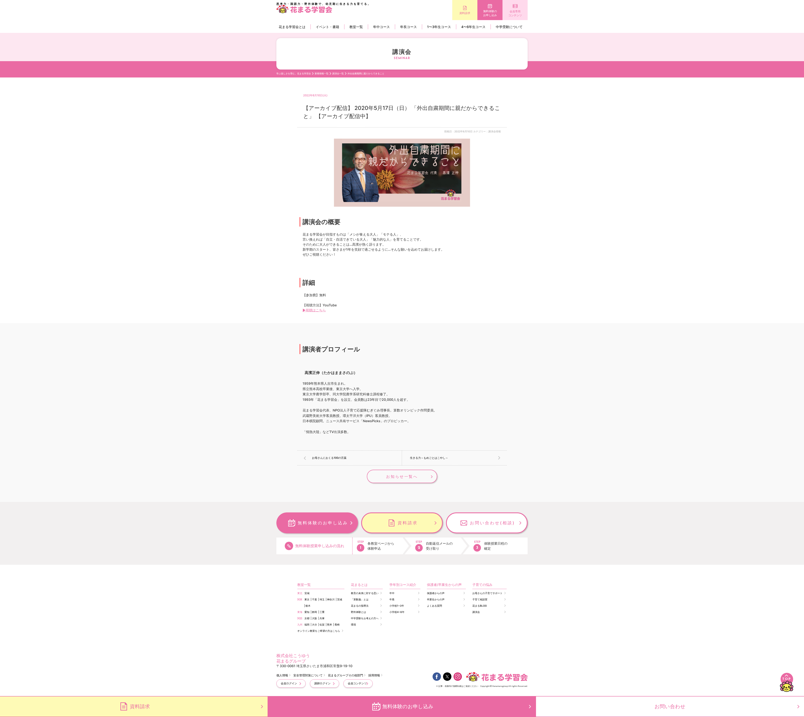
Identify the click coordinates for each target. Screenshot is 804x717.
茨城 (339, 599)
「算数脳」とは (359, 599)
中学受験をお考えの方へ (365, 618)
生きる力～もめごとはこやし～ (429, 457)
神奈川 (331, 599)
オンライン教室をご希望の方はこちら (318, 630)
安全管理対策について (308, 675)
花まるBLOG (479, 605)
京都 (306, 618)
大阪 (314, 618)
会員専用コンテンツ (515, 13)
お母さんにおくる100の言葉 (329, 457)
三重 (322, 612)
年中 (391, 593)
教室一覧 (356, 27)
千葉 (314, 599)
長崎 (337, 624)
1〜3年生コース (439, 27)
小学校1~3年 (396, 605)
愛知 (306, 612)
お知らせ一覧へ (402, 476)
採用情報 (374, 675)
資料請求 (464, 13)
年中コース (381, 27)
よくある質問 (434, 605)
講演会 (476, 612)
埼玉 (322, 599)
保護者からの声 (436, 593)
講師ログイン (322, 683)
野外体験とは (358, 612)
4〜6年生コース (473, 27)
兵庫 (322, 618)
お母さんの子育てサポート (487, 593)
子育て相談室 (479, 599)
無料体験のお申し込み (490, 13)
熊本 (329, 624)
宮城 (306, 593)
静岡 (314, 612)
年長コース (408, 27)
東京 (306, 599)
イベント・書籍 (327, 27)
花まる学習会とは (292, 27)
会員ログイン (289, 683)
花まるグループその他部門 (345, 675)
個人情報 (282, 675)
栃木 (308, 605)
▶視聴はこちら (314, 310)
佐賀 (322, 624)
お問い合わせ (670, 706)
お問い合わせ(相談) (492, 522)
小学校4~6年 (397, 612)
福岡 (306, 624)
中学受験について (509, 27)
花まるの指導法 (359, 605)
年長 (391, 599)
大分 (314, 624)
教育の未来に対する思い (365, 593)
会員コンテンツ (357, 683)
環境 (353, 624)
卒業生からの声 (436, 599)
